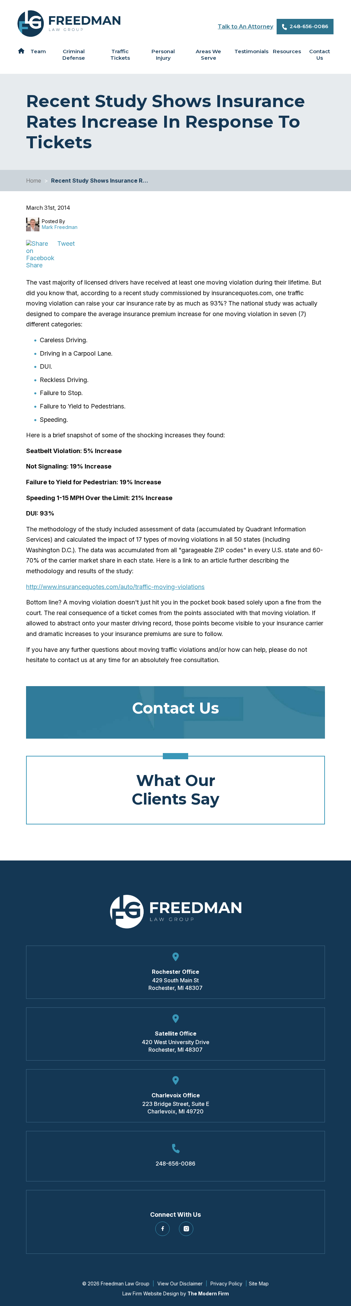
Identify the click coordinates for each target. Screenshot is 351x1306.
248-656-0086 (309, 26)
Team (38, 51)
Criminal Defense (73, 54)
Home (21, 50)
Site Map (259, 1283)
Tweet (66, 243)
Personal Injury (163, 54)
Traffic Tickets (120, 54)
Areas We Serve (208, 54)
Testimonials (251, 51)
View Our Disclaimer (180, 1283)
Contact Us (319, 54)
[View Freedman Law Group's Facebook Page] (163, 1231)
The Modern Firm (208, 1293)
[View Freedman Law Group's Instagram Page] (187, 1231)
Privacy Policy (226, 1283)
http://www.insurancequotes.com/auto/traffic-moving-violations (115, 586)
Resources (287, 51)
